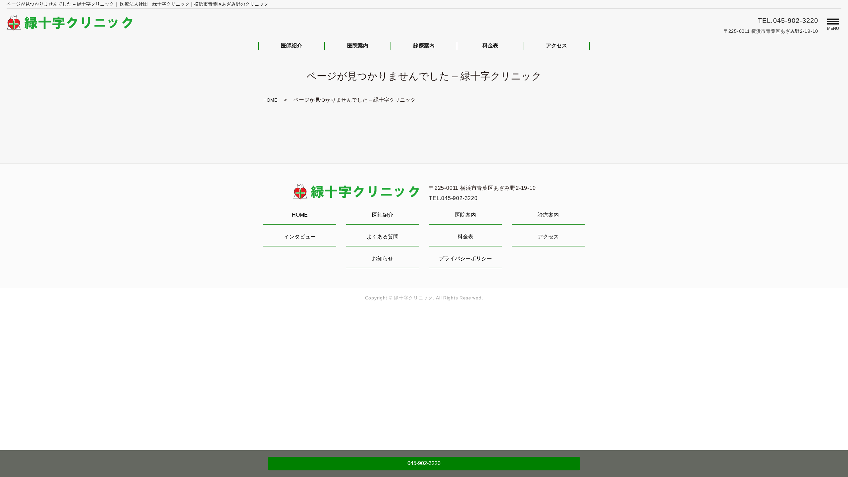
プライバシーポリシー (465, 258)
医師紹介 (382, 215)
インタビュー (300, 236)
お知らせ (382, 258)
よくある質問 (382, 236)
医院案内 (465, 215)
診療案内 (548, 215)
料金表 (465, 236)
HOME (270, 100)
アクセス (548, 236)
